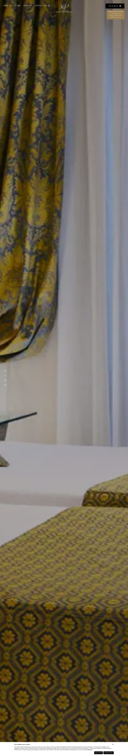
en (19, 6)
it (16, 6)
